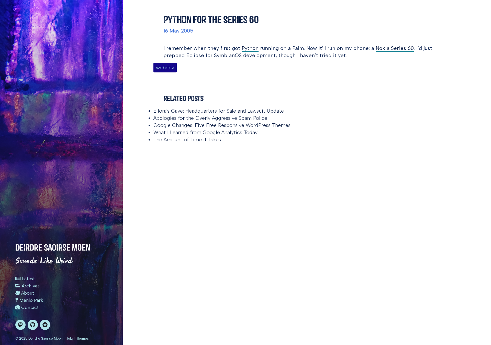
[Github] (33, 325)
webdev (165, 67)
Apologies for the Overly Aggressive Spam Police (210, 118)
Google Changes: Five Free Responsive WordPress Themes (222, 125)
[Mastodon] (20, 325)
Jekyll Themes (77, 338)
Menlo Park (30, 300)
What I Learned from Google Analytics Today (205, 132)
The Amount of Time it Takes (187, 139)
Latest (27, 279)
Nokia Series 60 (395, 48)
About (27, 293)
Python (250, 48)
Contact (29, 307)
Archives (30, 286)
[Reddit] (45, 325)
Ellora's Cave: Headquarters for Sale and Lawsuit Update (218, 111)
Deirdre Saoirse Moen (52, 247)
